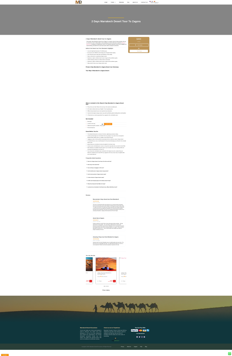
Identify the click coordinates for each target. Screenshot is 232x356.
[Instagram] (142, 337)
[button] (106, 161)
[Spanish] (154, 1)
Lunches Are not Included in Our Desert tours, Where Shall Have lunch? (102, 187)
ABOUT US (135, 2)
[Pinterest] (144, 337)
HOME (105, 2)
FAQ (128, 2)
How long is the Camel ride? (93, 164)
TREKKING (121, 2)
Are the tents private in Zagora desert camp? (97, 174)
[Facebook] (137, 337)
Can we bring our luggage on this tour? (96, 167)
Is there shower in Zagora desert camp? (96, 177)
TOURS (112, 2)
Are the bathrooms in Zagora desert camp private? (98, 170)
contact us (144, 2)
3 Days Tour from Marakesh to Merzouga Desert (104, 273)
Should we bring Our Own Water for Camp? (96, 183)
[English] (150, 1)
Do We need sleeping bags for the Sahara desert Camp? (99, 180)
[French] (152, 1)
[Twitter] (139, 337)
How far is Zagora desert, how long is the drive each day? (99, 161)
